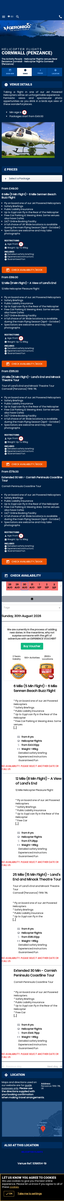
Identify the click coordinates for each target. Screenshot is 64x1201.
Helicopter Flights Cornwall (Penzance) (27, 62)
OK (9, 1194)
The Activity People (12, 58)
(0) (11, 16)
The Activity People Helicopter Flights (21, 27)
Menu (3, 17)
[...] (15, 728)
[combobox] (31, 608)
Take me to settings (30, 1193)
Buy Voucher (32, 646)
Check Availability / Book (24, 270)
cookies (14, 1187)
